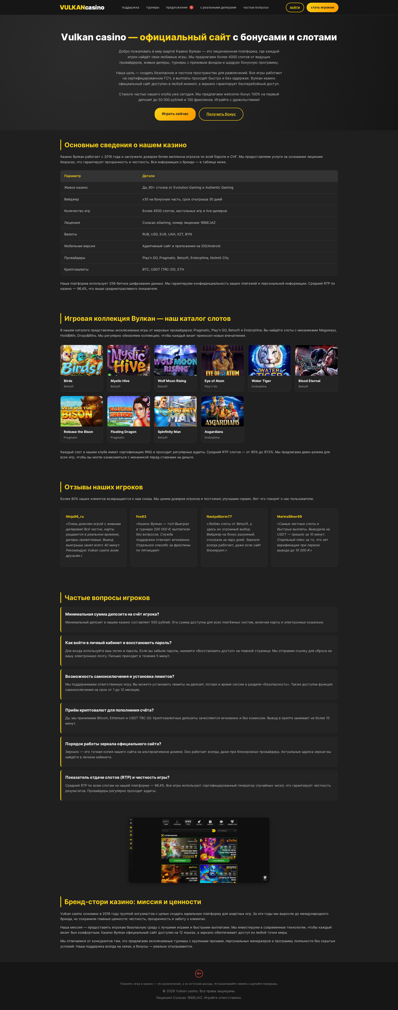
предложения (179, 7)
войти (295, 7)
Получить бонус (221, 114)
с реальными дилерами (218, 7)
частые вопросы (255, 7)
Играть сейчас (175, 113)
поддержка (130, 7)
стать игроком (322, 7)
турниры (152, 7)
